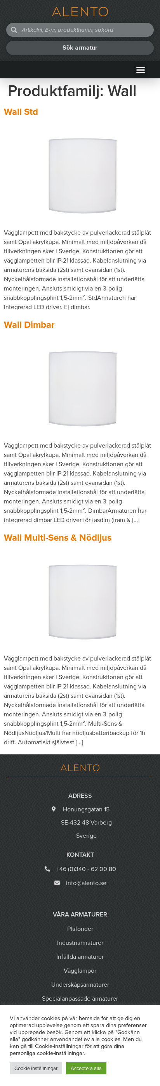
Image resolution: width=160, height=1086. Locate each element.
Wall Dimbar (29, 325)
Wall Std (21, 112)
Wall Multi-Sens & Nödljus (57, 538)
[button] (141, 70)
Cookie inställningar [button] (35, 1068)
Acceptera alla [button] (86, 1068)
